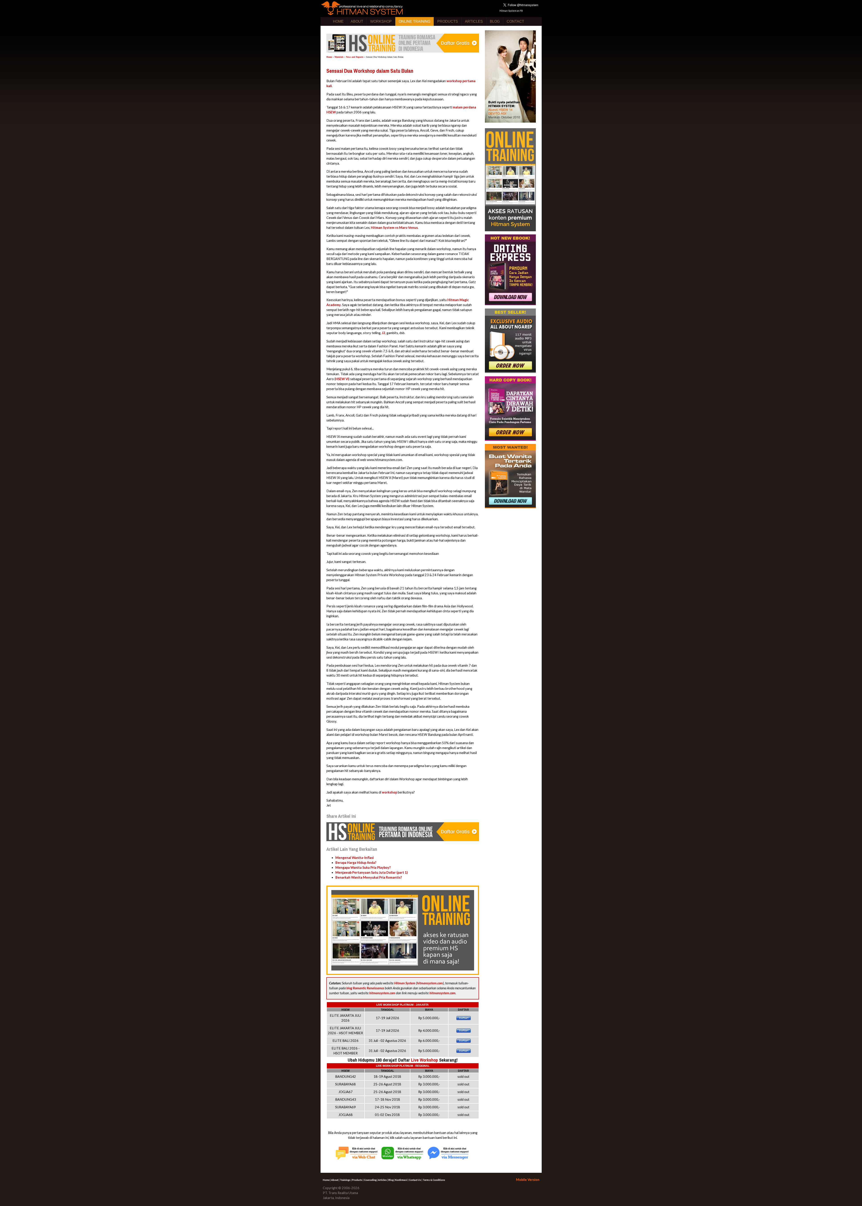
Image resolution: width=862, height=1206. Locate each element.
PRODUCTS (447, 21)
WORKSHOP (381, 21)
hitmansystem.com (430, 983)
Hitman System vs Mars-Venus (394, 227)
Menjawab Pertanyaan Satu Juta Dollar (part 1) (371, 872)
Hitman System (404, 983)
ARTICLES (474, 21)
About (334, 1179)
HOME (338, 21)
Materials (338, 57)
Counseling (370, 1179)
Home (329, 57)
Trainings (345, 1179)
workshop (389, 792)
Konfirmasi (401, 1179)
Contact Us (415, 1179)
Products (357, 1179)
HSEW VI (342, 379)
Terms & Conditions (434, 1179)
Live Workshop (424, 1060)
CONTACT (515, 21)
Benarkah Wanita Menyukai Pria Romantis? (368, 877)
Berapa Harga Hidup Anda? (355, 862)
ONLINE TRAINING (414, 21)
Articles (382, 1179)
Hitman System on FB (511, 10)
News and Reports (354, 57)
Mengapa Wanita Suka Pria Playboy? (363, 867)
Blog (391, 1179)
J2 (383, 333)
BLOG (495, 21)
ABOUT (357, 21)
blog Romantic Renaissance (365, 988)
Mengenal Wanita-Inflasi (354, 858)
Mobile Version (527, 1180)
